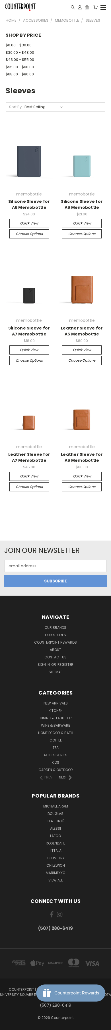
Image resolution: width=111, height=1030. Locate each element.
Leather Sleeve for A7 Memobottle (29, 457)
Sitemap (55, 672)
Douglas (55, 813)
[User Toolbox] (80, 7)
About (55, 649)
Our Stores (55, 635)
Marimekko (55, 872)
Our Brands (55, 627)
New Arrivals (56, 703)
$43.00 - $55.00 (20, 59)
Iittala (55, 850)
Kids (55, 762)
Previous (9, 1024)
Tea (56, 747)
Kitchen (56, 710)
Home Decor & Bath (55, 732)
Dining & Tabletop (55, 718)
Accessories (55, 755)
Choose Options (29, 233)
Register (65, 664)
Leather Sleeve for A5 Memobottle (82, 331)
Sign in (44, 664)
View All (55, 880)
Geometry (56, 858)
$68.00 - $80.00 (20, 74)
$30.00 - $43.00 (20, 52)
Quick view (29, 223)
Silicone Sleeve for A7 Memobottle (29, 331)
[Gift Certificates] (87, 7)
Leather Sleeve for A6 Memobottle (82, 457)
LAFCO (55, 835)
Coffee (56, 740)
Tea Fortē (55, 821)
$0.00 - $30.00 (19, 45)
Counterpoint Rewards (55, 642)
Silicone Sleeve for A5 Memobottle (29, 204)
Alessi (55, 828)
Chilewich (55, 865)
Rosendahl (55, 843)
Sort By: (15, 107)
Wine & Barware (55, 725)
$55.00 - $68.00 (20, 67)
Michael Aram (55, 806)
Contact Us (55, 657)
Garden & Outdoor (55, 769)
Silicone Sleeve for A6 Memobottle (82, 204)
